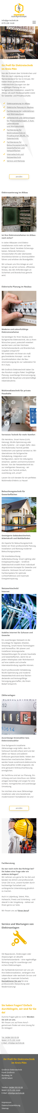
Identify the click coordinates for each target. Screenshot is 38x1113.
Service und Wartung (16, 161)
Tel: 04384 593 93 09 (10, 1037)
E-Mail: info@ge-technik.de (13, 1043)
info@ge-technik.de (10, 20)
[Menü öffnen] (34, 22)
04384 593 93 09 (16, 1087)
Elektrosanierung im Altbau (18, 103)
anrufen (19, 176)
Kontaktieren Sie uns (11, 981)
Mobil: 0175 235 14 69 (11, 1040)
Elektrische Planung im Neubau (20, 107)
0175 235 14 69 (8, 23)
